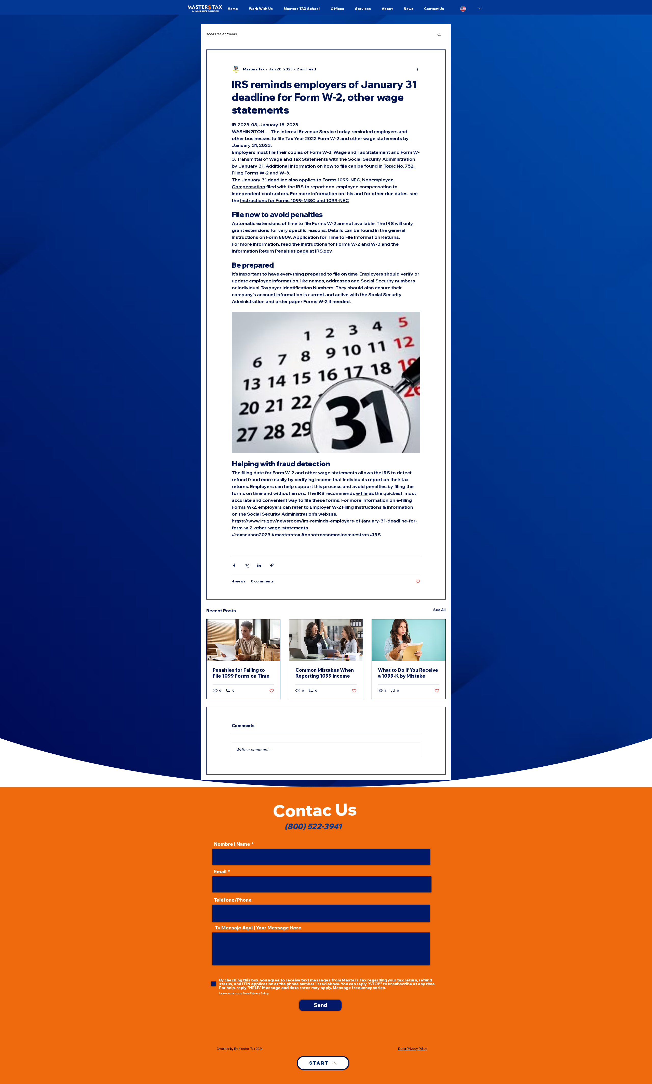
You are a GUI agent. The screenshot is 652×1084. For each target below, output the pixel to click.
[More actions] (417, 69)
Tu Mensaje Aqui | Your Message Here (258, 928)
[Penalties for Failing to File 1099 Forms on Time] (243, 640)
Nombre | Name (232, 844)
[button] (439, 34)
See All (439, 609)
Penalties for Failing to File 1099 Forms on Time (241, 673)
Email (220, 871)
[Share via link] (271, 565)
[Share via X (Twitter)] (246, 565)
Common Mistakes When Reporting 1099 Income (324, 673)
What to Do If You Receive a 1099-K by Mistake (408, 673)
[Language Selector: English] (471, 9)
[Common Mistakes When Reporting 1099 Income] (326, 640)
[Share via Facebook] (234, 565)
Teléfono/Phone (233, 900)
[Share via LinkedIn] (259, 565)
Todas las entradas (221, 34)
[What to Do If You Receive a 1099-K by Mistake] (408, 640)
